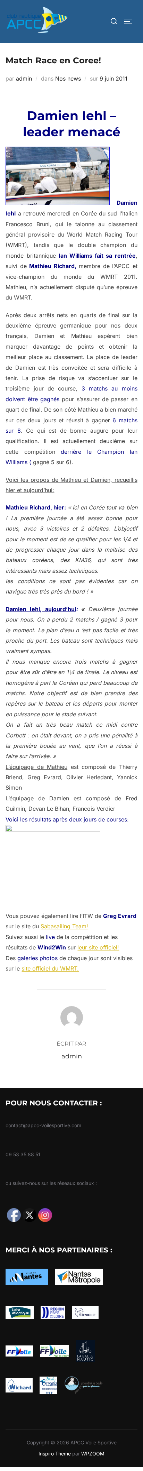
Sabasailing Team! (64, 926)
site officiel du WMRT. (50, 968)
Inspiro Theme (55, 1453)
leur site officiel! (98, 947)
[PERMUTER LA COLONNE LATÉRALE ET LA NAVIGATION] (130, 21)
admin (24, 78)
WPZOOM (92, 1453)
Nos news (68, 78)
